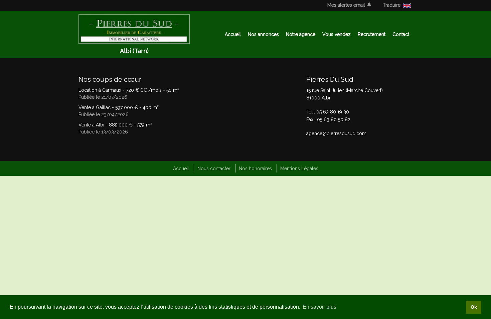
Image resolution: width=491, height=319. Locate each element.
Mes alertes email (346, 5)
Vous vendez (336, 34)
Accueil (233, 34)
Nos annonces (263, 34)
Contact (400, 34)
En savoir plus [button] (319, 307)
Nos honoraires (255, 168)
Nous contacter (213, 168)
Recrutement (371, 34)
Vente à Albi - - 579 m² (115, 124)
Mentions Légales (299, 168)
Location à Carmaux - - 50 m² (128, 90)
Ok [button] (474, 307)
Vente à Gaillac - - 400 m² (118, 107)
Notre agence (300, 34)
